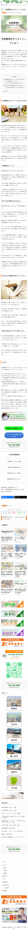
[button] (3, 512)
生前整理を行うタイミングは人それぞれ (14, 79)
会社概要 (5, 890)
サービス (5, 865)
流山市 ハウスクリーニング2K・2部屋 (11, 813)
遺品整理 (5, 873)
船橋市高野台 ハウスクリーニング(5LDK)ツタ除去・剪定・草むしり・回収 (13, 821)
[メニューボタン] (1, 2)
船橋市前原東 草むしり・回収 (9, 807)
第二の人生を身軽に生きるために (15, 83)
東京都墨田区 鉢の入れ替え (8, 828)
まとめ (6, 91)
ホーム (4, 862)
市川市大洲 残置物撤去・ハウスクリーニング (13, 837)
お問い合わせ (6, 885)
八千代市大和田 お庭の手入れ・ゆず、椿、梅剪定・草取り (13, 817)
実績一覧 (5, 876)
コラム (4, 12)
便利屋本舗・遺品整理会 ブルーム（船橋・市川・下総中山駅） (14, 1)
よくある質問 (6, 887)
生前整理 (5, 870)
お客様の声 (5, 882)
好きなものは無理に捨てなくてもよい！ (14, 85)
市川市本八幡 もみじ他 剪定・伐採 (10, 825)
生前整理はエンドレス (12, 81)
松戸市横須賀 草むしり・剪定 (9, 810)
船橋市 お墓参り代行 (7, 834)
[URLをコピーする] (24, 512)
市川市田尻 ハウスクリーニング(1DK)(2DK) (12, 831)
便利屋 (4, 867)
